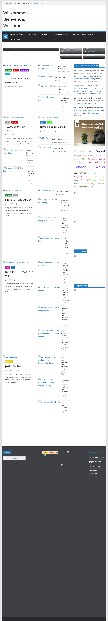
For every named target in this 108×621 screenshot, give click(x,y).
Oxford (86, 155)
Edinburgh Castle (97, 180)
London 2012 (97, 155)
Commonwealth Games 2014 (63, 67)
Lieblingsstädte (16, 34)
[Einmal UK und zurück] (19, 190)
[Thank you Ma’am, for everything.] (19, 65)
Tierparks (32, 34)
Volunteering (87, 34)
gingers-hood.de (95, 462)
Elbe (83, 159)
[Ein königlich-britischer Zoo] (14, 176)
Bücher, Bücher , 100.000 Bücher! (66, 291)
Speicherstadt (99, 173)
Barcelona (9, 362)
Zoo (12, 267)
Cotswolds (85, 183)
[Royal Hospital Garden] (54, 117)
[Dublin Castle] (44, 141)
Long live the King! (62, 191)
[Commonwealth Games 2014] (47, 69)
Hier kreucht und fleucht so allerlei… (66, 268)
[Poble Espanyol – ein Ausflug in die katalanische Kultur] (48, 366)
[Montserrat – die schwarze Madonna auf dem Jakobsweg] (49, 388)
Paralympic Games (96, 159)
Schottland (24, 70)
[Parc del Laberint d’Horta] (49, 407)
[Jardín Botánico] (19, 357)
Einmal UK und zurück (18, 199)
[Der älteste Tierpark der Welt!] (19, 262)
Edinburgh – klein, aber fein (65, 100)
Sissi (90, 151)
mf (21, 86)
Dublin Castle (57, 139)
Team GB (85, 180)
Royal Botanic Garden (63, 88)
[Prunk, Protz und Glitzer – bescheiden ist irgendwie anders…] (48, 340)
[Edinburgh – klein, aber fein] (48, 104)
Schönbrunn (79, 162)
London (16, 70)
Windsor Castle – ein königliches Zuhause (65, 223)
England (8, 70)
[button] (24, 34)
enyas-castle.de (94, 466)
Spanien (45, 34)
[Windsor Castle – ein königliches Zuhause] (49, 225)
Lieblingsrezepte (17, 39)
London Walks (89, 167)
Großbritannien (61, 34)
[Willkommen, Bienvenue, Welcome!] (5, 36)
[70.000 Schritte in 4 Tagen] (19, 117)
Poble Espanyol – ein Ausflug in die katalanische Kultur (65, 363)
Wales (7, 74)
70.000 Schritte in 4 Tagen (16, 128)
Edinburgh (80, 151)
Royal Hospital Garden (53, 126)
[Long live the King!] (46, 193)
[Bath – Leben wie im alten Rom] (50, 247)
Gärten (76, 113)
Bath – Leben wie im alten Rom (67, 243)
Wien (7, 267)
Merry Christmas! (37, 3)
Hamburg (77, 76)
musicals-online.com (96, 457)
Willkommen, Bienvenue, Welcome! (16, 19)
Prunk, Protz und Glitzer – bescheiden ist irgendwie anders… (65, 338)
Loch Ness (99, 162)
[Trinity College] (44, 150)
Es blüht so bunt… (69, 48)
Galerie (43, 122)
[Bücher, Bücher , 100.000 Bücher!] (49, 295)
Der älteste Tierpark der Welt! (19, 273)
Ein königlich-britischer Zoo (31, 172)
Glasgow (78, 155)
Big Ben (90, 187)
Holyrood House (60, 78)
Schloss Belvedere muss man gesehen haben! (65, 314)
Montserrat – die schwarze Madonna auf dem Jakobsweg (65, 385)
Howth (89, 162)
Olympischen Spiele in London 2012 (87, 88)
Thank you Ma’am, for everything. (18, 80)
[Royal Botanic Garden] (47, 89)
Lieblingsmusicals (92, 110)
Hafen (77, 159)
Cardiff (84, 187)
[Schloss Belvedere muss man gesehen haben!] (49, 317)
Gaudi (77, 180)
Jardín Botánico (14, 366)
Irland (76, 34)
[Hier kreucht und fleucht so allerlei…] (49, 273)
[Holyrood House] (45, 79)
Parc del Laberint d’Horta (65, 405)
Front (7, 122)
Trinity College (58, 148)
